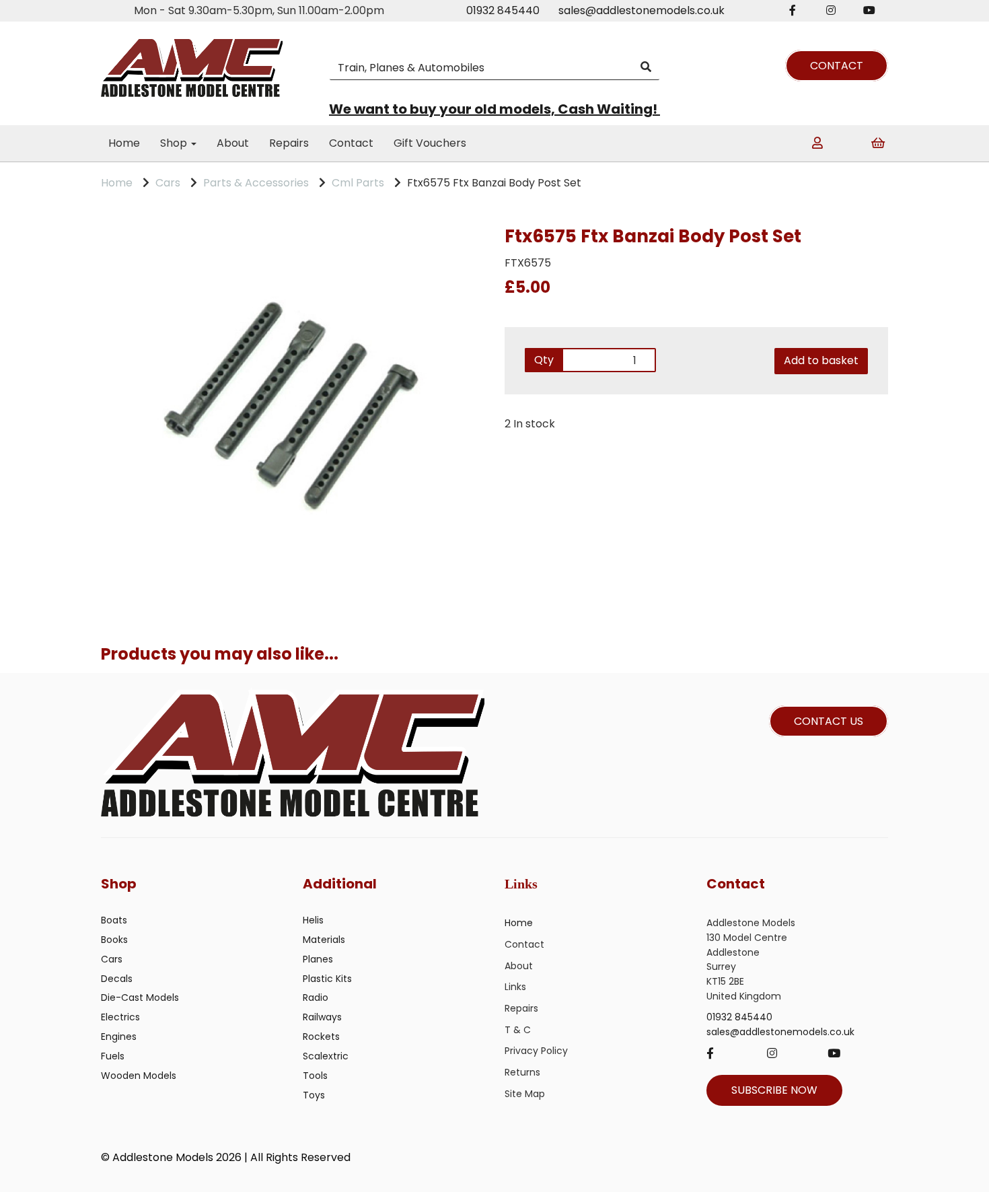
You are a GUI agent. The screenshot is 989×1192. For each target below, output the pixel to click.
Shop (175, 143)
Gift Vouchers (430, 143)
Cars (167, 182)
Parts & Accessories (256, 182)
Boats (114, 920)
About (233, 143)
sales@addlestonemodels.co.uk (641, 10)
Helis (313, 920)
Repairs (289, 143)
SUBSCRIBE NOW (774, 1090)
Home (124, 143)
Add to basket (821, 360)
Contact (351, 143)
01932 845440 (503, 10)
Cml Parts (358, 182)
